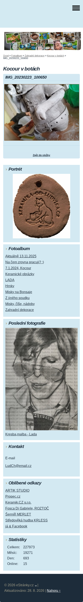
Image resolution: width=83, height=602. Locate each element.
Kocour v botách (55, 55)
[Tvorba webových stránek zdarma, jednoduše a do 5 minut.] (35, 586)
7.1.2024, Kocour (18, 268)
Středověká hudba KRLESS (26, 520)
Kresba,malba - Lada (21, 434)
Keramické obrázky (19, 274)
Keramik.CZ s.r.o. (18, 502)
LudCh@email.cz (18, 466)
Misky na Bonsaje (18, 292)
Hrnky (9, 286)
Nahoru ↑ (54, 590)
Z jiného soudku (17, 298)
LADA (9, 280)
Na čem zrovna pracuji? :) (24, 262)
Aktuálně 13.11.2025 (20, 256)
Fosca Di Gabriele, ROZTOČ (27, 508)
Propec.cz (12, 496)
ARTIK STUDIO (17, 490)
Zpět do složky (41, 155)
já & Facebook (16, 526)
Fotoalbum (16, 55)
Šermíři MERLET (18, 514)
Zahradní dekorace (34, 55)
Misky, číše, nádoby (20, 304)
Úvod (6, 55)
